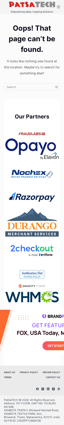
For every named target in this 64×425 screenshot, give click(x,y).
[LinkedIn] (48, 389)
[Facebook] (37, 389)
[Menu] (58, 6)
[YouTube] (53, 389)
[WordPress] (58, 389)
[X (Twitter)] (42, 389)
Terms (7, 377)
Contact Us (53, 377)
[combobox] (28, 86)
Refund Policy (51, 372)
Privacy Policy (29, 372)
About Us (9, 372)
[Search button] (56, 87)
